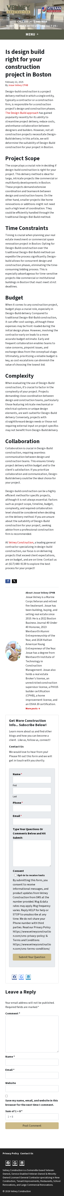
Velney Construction (21, 542)
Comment (12, 1013)
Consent (18, 871)
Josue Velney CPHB (18, 85)
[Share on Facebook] (7, 581)
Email (17, 816)
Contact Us (26, 1153)
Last (15, 796)
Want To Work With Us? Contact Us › (32, 26)
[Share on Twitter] (14, 581)
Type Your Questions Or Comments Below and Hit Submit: (29, 833)
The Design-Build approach (21, 113)
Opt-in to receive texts (31, 875)
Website (10, 1083)
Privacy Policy (11, 1153)
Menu (31, 34)
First (15, 785)
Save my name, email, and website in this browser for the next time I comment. (31, 1103)
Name (17, 774)
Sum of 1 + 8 (13, 1111)
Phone (18, 803)
